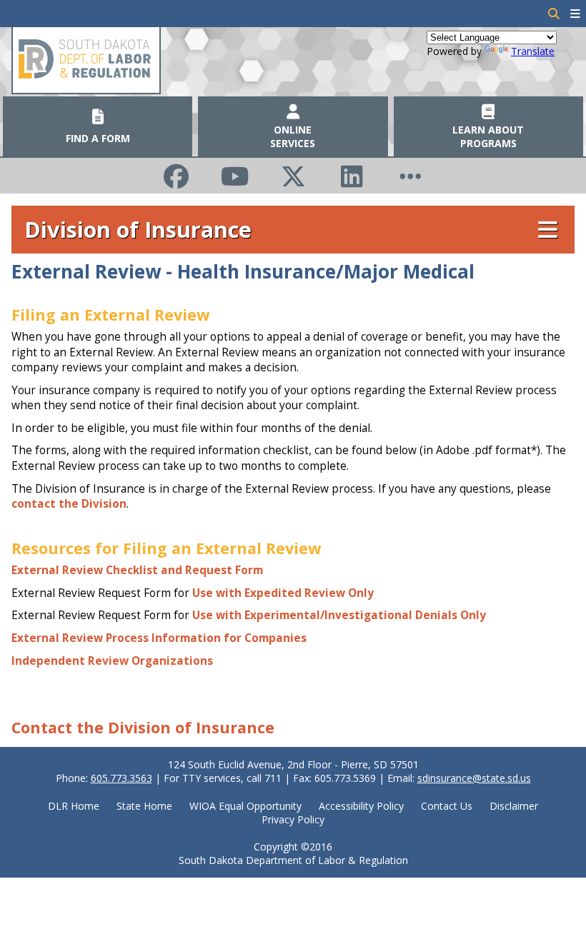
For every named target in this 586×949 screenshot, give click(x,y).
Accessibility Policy (361, 806)
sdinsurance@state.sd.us (474, 778)
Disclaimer (514, 806)
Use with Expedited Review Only (283, 593)
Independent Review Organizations (112, 660)
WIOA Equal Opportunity (245, 806)
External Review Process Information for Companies (159, 638)
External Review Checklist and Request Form (137, 570)
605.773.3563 (121, 778)
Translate (533, 51)
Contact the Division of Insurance (142, 727)
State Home (144, 806)
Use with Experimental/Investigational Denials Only (339, 615)
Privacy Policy (293, 819)
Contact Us (446, 806)
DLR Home (73, 806)
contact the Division (68, 503)
